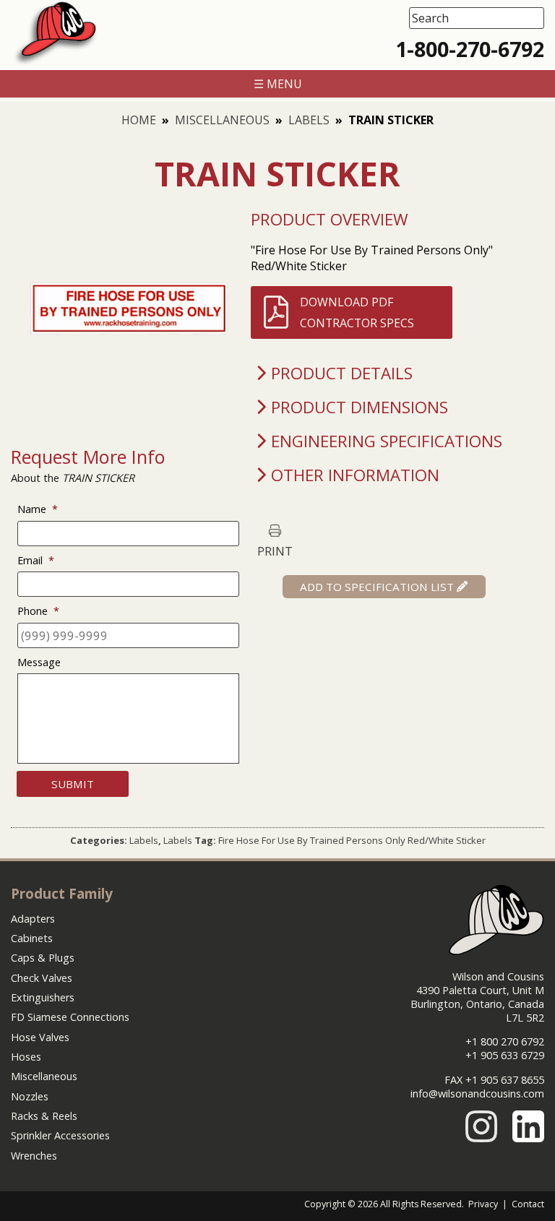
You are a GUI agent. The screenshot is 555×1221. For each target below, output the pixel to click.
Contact (528, 1204)
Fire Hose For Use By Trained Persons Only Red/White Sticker (352, 840)
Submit (72, 784)
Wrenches (34, 1155)
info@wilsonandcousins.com (477, 1093)
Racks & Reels (44, 1116)
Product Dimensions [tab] (359, 407)
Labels (309, 120)
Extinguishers (42, 997)
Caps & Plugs (42, 958)
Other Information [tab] (355, 475)
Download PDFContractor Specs (357, 312)
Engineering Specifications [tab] (386, 441)
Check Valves (41, 978)
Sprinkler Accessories (60, 1135)
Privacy (483, 1204)
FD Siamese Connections (70, 1017)
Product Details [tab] (342, 373)
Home (138, 120)
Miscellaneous (222, 120)
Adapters (33, 919)
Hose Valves (40, 1037)
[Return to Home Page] (55, 62)
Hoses (26, 1056)
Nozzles (29, 1096)
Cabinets (32, 938)
